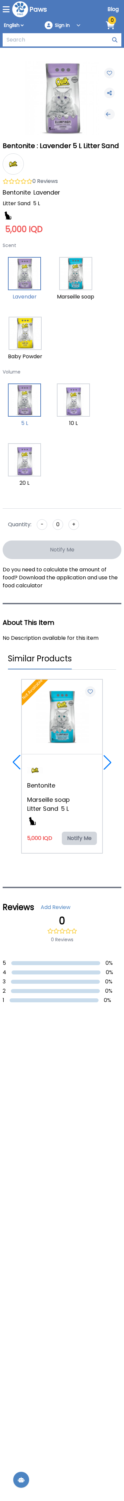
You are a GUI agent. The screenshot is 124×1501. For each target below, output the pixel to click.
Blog (113, 9)
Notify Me (62, 549)
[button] (16, 762)
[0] (110, 25)
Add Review (55, 907)
